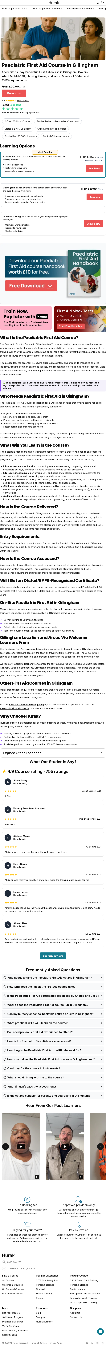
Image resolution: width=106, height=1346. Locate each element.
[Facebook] (82, 1343)
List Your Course (11, 1312)
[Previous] (5, 1146)
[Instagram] (102, 1343)
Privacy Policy (55, 1343)
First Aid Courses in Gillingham (26, 704)
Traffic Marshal (78, 1289)
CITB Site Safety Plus (47, 1280)
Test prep (41, 1317)
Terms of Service (38, 1343)
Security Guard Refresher (80, 8)
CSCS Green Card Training (84, 1280)
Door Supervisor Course (15, 8)
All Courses (8, 1280)
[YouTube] (97, 1343)
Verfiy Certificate (10, 1326)
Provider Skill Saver (12, 1321)
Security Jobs (9, 1334)
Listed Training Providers (15, 1330)
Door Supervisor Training (83, 1302)
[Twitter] (87, 1343)
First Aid (40, 1289)
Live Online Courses (12, 1293)
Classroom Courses (12, 1284)
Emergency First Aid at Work (85, 1293)
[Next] (100, 1146)
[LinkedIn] (92, 1343)
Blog (38, 1312)
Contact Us (76, 1317)
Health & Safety (44, 1293)
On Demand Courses (13, 1289)
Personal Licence (45, 1284)
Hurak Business (44, 1321)
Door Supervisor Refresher (47, 8)
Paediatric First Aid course (14, 708)
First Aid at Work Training (83, 1298)
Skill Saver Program (12, 1317)
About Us (75, 1312)
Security (40, 1298)
